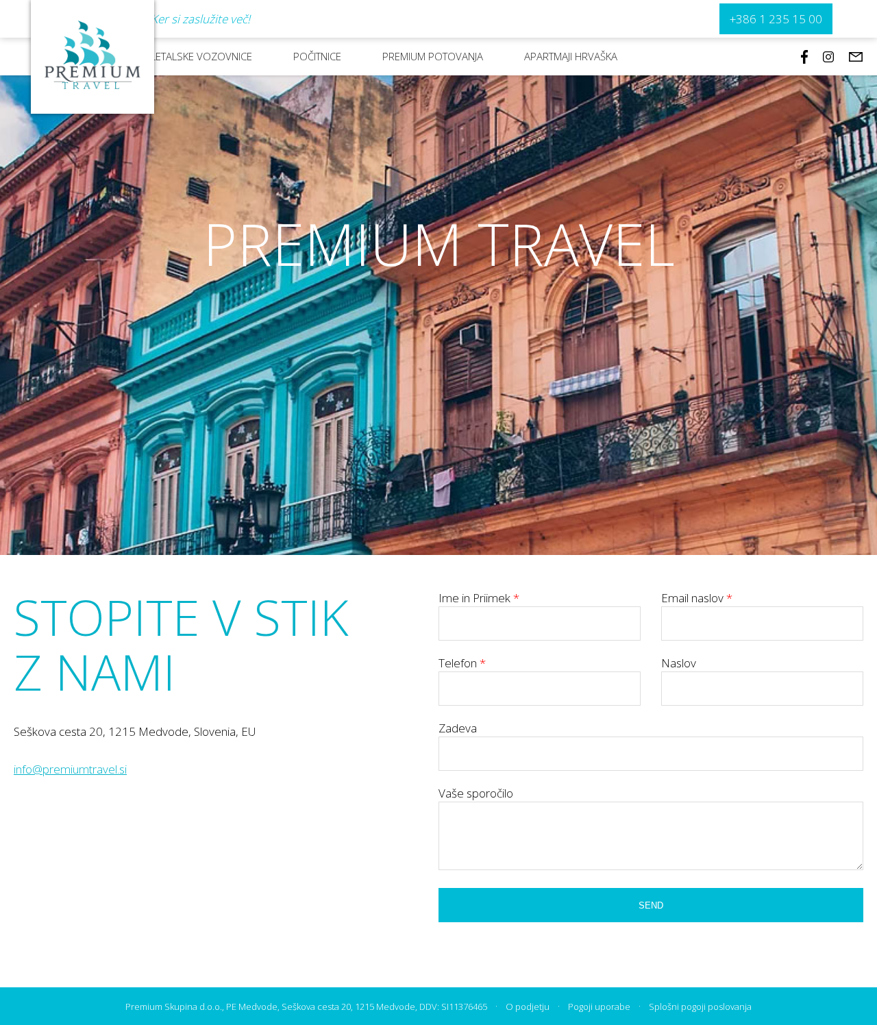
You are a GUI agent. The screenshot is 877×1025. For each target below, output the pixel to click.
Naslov (678, 663)
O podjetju (527, 1006)
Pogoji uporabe (599, 1006)
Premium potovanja (432, 56)
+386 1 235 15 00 (776, 19)
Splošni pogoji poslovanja (700, 1006)
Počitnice (317, 56)
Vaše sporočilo (475, 793)
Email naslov (696, 598)
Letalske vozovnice (201, 56)
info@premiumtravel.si (70, 769)
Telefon (462, 663)
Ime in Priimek (478, 598)
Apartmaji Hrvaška (570, 56)
